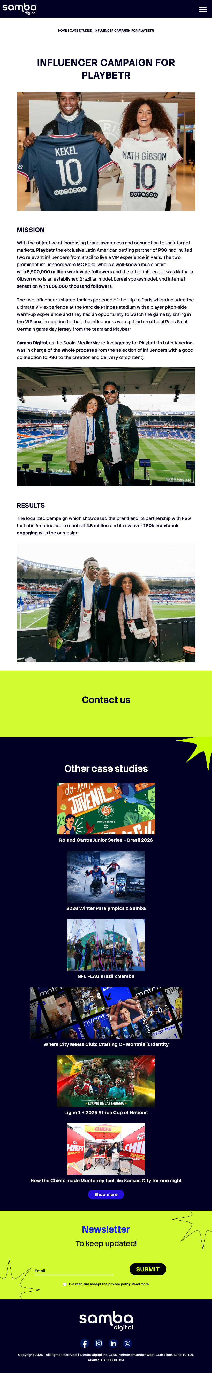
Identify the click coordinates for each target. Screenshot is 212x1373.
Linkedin (113, 1343)
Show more (106, 1194)
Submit (148, 1269)
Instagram (98, 1343)
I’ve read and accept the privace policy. (109, 1284)
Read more (140, 1284)
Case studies (81, 30)
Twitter (127, 1343)
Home (62, 30)
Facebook (84, 1343)
